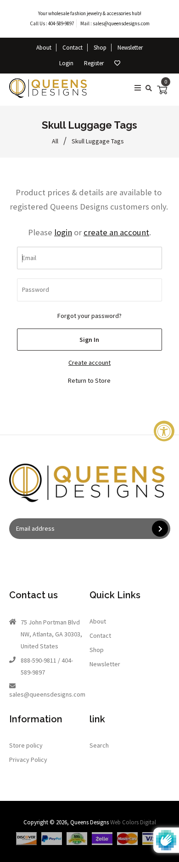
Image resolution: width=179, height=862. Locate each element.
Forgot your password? (89, 316)
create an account (116, 232)
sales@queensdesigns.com (121, 23)
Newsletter (130, 47)
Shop (100, 47)
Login (66, 63)
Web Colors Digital (133, 822)
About (43, 47)
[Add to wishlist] (117, 63)
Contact (72, 47)
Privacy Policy (28, 759)
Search (99, 745)
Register (94, 63)
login (63, 232)
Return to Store (89, 380)
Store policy (26, 745)
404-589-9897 (61, 23)
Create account (89, 362)
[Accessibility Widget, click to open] (164, 431)
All (55, 141)
